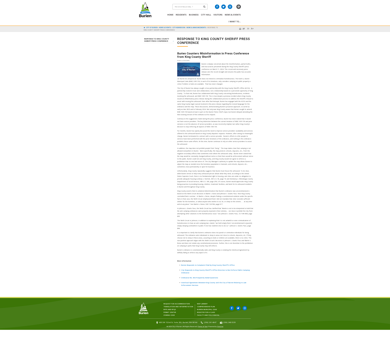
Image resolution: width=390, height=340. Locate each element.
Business (194, 14)
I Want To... (235, 21)
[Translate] (238, 6)
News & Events (233, 14)
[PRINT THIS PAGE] (240, 29)
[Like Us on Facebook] (217, 6)
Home (170, 14)
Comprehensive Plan (206, 307)
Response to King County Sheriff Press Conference (156, 40)
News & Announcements (196, 27)
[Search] (204, 6)
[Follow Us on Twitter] (223, 6)
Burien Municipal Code (207, 309)
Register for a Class (206, 312)
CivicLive (220, 326)
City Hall (206, 14)
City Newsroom (179, 27)
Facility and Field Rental (208, 315)
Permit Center (170, 312)
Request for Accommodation (177, 304)
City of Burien (152, 27)
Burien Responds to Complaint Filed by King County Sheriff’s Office (208, 265)
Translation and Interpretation (178, 307)
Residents (181, 14)
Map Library (202, 304)
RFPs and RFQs (170, 309)
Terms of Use (202, 326)
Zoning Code (169, 315)
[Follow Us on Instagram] (230, 6)
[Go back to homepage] (145, 17)
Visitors (217, 14)
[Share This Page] (244, 29)
